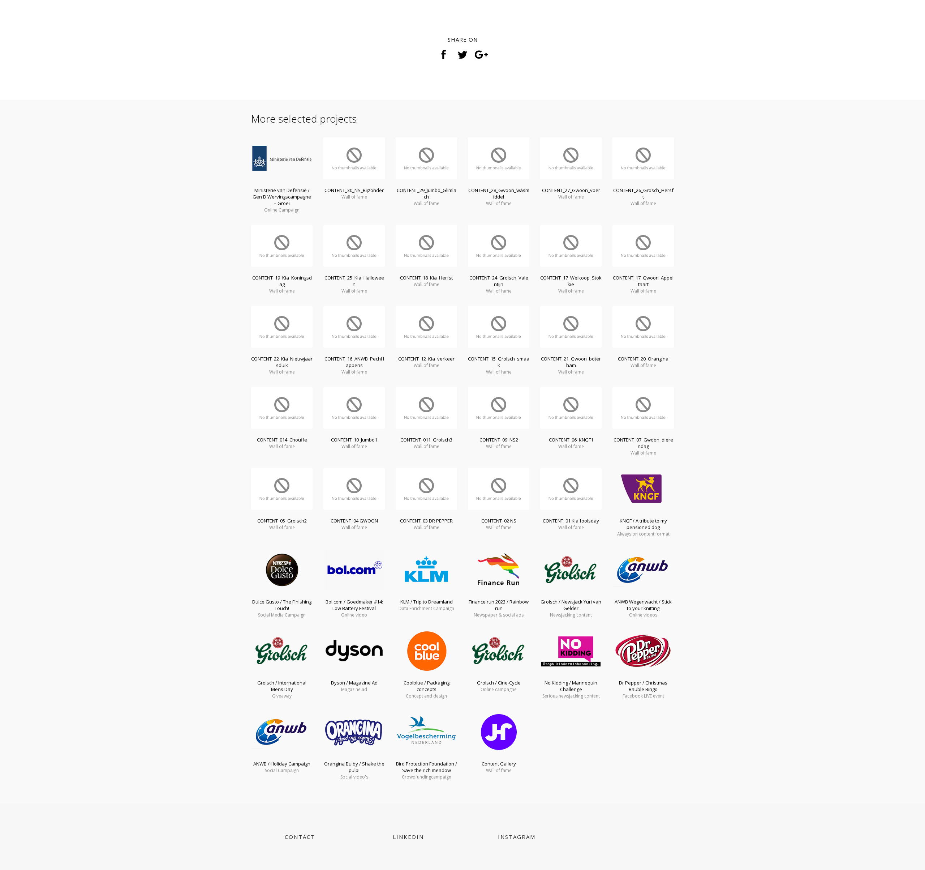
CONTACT (300, 836)
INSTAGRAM (516, 836)
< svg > (265, 21)
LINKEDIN (408, 836)
